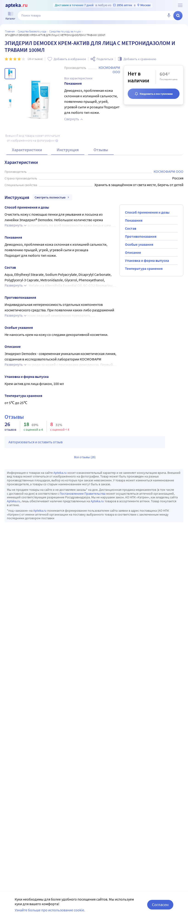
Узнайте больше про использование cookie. (50, 910)
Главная (10, 31)
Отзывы (101, 149)
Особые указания (139, 244)
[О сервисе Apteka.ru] (180, 5)
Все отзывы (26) (85, 457)
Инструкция (68, 149)
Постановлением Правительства (82, 493)
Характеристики (27, 149)
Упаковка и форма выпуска (147, 260)
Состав (130, 228)
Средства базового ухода (32, 31)
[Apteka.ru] (16, 5)
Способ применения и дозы (147, 212)
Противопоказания (140, 236)
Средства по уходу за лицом (65, 31)
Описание (133, 252)
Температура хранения (144, 268)
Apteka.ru (60, 473)
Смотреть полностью (50, 197)
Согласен (160, 904)
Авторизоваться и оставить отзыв (35, 442)
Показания (133, 220)
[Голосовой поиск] (168, 15)
